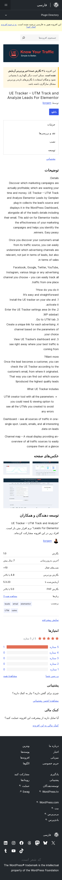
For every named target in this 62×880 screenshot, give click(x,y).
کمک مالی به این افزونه (46, 725)
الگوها (26, 763)
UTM (7, 610)
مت (55, 808)
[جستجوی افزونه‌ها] (23, 37)
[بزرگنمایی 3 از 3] (54, 482)
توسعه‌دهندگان (51, 786)
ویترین (25, 745)
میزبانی (55, 757)
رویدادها (25, 780)
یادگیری (54, 774)
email (15, 604)
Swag (24, 791)
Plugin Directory (50, 15)
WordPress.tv (49, 791)
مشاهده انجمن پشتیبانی (46, 700)
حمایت (24, 786)
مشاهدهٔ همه (10, 676)
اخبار (56, 751)
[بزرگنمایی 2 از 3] (25, 465)
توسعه (51, 150)
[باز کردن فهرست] (5, 5)
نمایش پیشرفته (50, 620)
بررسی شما (52, 676)
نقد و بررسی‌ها (47, 133)
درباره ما (54, 745)
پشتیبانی (50, 158)
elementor (26, 604)
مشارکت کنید (21, 774)
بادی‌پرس (52, 819)
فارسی (47, 834)
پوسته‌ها (25, 751)
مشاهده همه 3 (10, 596)
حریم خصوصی (50, 763)
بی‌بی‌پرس (51, 814)
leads (7, 604)
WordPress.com (47, 802)
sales (14, 610)
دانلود (54, 111)
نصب (52, 141)
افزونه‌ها (24, 757)
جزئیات (51, 124)
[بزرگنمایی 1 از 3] (54, 465)
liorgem (47, 102)
